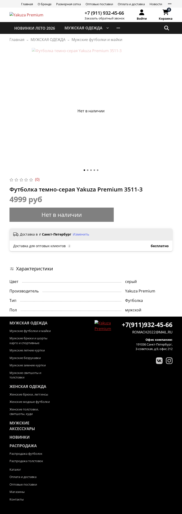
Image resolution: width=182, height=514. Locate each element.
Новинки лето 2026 (34, 28)
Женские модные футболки (29, 402)
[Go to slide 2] (87, 170)
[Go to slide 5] (97, 170)
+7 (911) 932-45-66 (104, 13)
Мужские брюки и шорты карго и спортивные (28, 340)
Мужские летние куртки (27, 350)
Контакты (16, 499)
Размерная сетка (68, 4)
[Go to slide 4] (94, 170)
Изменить (81, 234)
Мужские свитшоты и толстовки (25, 375)
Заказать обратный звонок (105, 18)
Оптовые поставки (99, 4)
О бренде (44, 4)
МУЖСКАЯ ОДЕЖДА (83, 28)
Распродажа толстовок (26, 461)
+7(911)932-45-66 (147, 324)
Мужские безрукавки (25, 358)
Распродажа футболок (25, 453)
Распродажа (23, 445)
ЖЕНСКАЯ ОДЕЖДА (27, 386)
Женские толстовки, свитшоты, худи (24, 411)
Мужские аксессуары (22, 425)
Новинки (19, 437)
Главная (27, 4)
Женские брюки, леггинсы (28, 394)
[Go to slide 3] (91, 170)
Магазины (17, 492)
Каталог (15, 469)
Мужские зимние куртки (27, 365)
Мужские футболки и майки (97, 39)
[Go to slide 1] (84, 170)
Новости (156, 4)
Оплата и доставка (131, 4)
